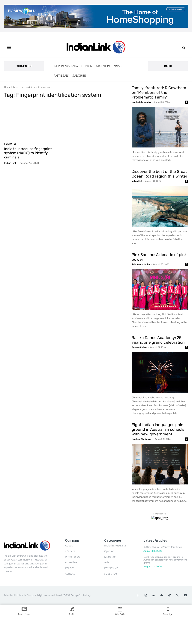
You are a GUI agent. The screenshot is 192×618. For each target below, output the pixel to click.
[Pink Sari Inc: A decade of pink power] (160, 289)
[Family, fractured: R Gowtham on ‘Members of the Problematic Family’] (160, 127)
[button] (183, 47)
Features (10, 144)
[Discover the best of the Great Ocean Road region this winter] (160, 206)
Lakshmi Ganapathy (141, 102)
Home (7, 87)
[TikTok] (169, 595)
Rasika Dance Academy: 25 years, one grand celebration (158, 340)
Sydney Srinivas (139, 347)
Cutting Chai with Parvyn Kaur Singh (162, 547)
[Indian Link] (96, 47)
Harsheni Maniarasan (142, 439)
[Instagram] (146, 595)
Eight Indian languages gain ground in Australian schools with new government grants (165, 560)
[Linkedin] (154, 595)
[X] (177, 595)
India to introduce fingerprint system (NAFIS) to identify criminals (28, 153)
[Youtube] (185, 595)
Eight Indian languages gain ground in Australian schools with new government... (158, 429)
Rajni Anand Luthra (141, 264)
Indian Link (10, 163)
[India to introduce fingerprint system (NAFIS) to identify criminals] (33, 121)
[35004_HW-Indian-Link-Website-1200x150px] (96, 16)
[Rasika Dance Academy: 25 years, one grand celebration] (160, 372)
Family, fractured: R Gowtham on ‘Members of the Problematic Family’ (159, 92)
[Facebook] (138, 595)
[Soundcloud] (162, 595)
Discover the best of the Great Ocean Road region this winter (159, 173)
